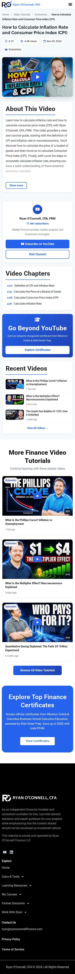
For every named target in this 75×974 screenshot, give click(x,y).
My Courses (9, 894)
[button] (70, 4)
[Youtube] (5, 852)
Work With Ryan (12, 912)
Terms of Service (13, 949)
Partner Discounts (13, 903)
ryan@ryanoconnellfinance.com (22, 929)
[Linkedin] (11, 852)
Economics (41, 14)
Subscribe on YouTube (39, 244)
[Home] (29, 798)
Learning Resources (14, 885)
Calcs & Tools (10, 876)
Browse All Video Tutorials (37, 670)
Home (5, 14)
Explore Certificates (37, 350)
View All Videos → (37, 428)
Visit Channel (37, 254)
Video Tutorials (21, 14)
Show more (16, 185)
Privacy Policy (11, 939)
